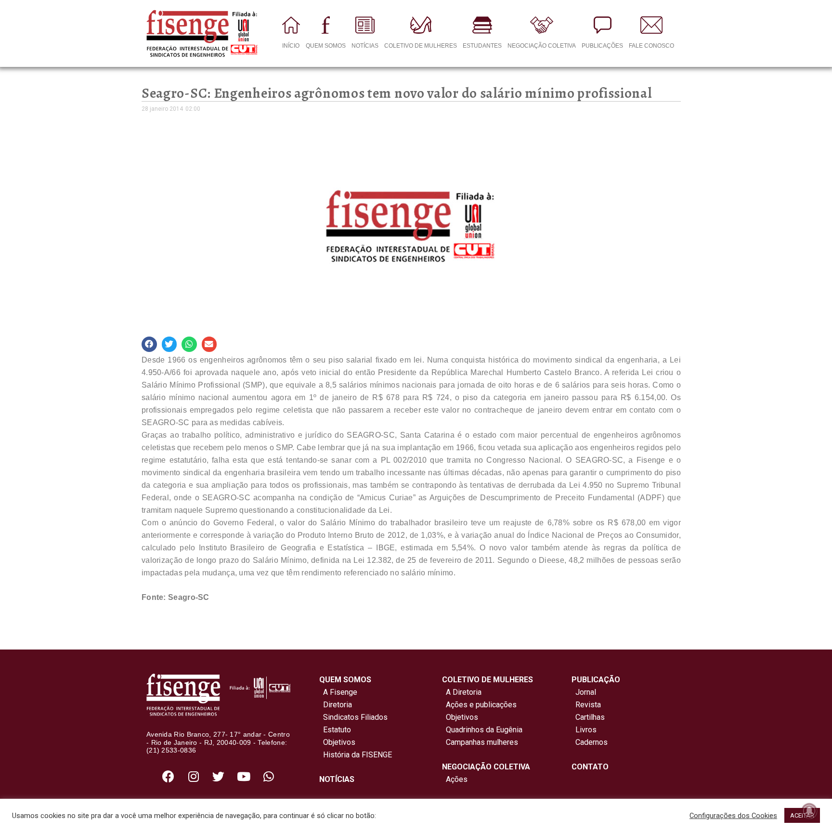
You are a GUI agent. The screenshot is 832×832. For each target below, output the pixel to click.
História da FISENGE (355, 754)
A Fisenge (338, 692)
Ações (455, 779)
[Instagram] (194, 776)
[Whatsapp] (269, 776)
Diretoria (335, 704)
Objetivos (337, 742)
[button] (149, 344)
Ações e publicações (479, 704)
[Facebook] (168, 776)
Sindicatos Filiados (353, 717)
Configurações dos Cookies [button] (733, 815)
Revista (588, 704)
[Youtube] (244, 776)
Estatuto (335, 729)
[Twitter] (219, 776)
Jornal (585, 692)
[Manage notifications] (809, 811)
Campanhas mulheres (480, 742)
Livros (586, 729)
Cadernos (591, 742)
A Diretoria (461, 692)
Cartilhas (590, 717)
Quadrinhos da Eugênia (482, 729)
